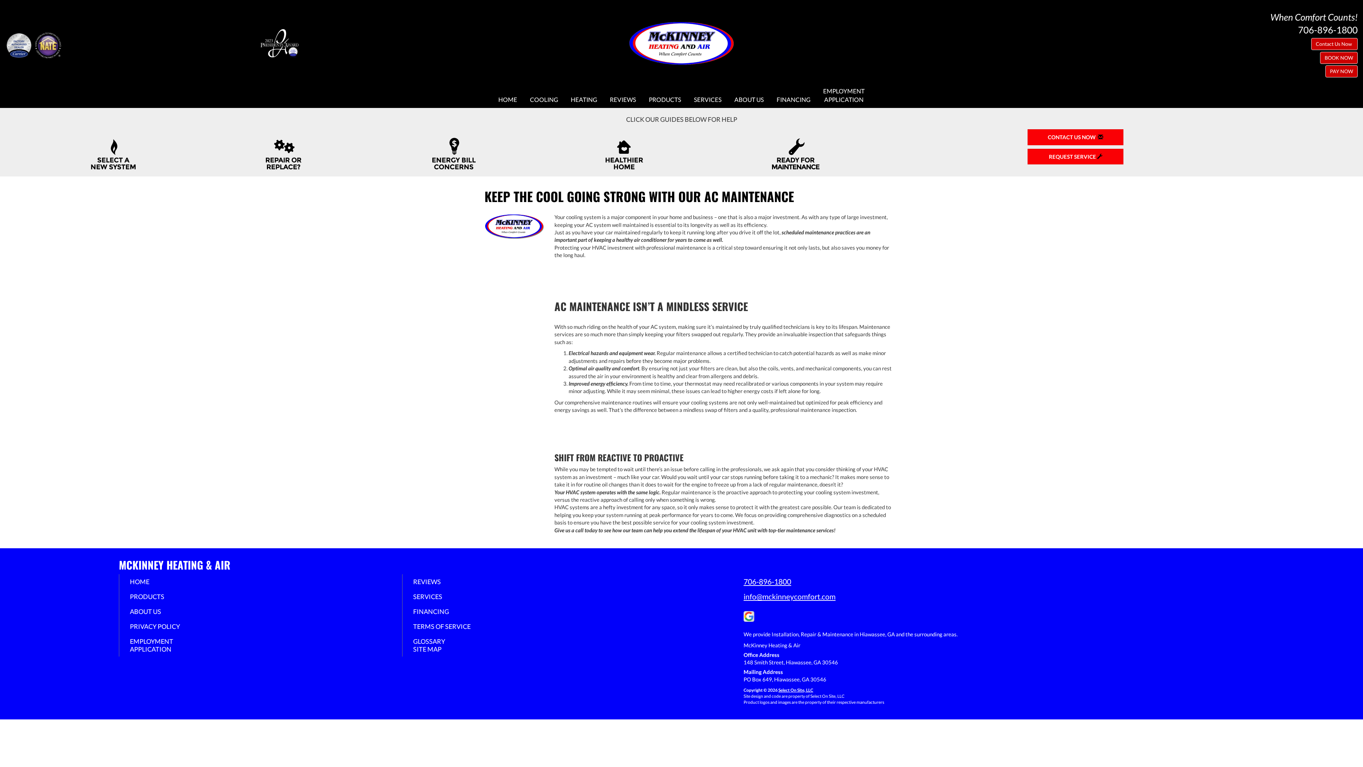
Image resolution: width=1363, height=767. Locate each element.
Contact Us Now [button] (1334, 44)
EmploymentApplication (844, 95)
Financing (793, 99)
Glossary (429, 641)
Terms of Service (442, 626)
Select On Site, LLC (795, 690)
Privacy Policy (155, 626)
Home (507, 99)
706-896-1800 (767, 581)
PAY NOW (1341, 71)
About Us (749, 99)
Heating (584, 99)
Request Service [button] (1073, 156)
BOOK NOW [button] (1339, 58)
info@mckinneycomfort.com (790, 596)
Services (708, 99)
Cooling (544, 99)
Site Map (427, 649)
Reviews (623, 99)
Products (665, 99)
